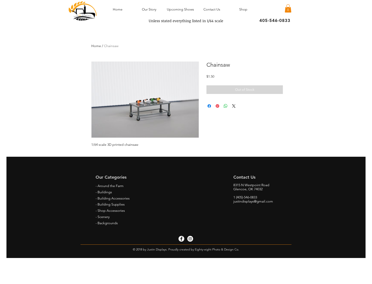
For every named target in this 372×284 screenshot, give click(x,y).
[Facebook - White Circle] (181, 239)
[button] (288, 8)
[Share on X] (233, 106)
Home (96, 46)
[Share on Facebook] (209, 106)
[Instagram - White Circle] (190, 239)
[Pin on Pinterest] (217, 106)
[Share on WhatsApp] (225, 106)
